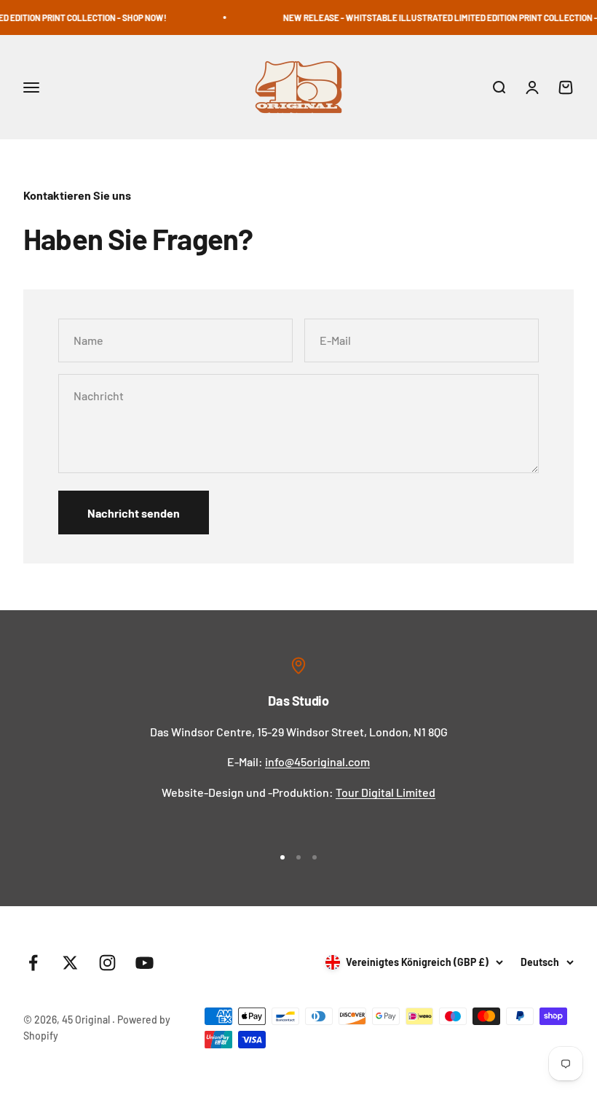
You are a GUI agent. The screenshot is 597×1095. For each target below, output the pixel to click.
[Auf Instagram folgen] (107, 963)
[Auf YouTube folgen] (144, 963)
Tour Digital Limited (385, 792)
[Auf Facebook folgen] (33, 963)
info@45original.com (317, 761)
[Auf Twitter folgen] (70, 963)
